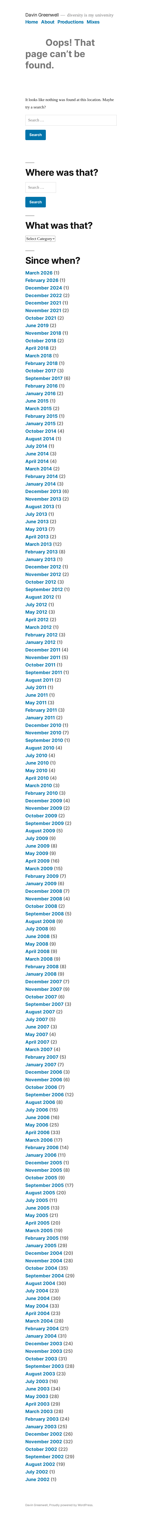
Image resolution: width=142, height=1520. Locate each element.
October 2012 (40, 582)
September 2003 (44, 1366)
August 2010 (39, 748)
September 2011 (43, 672)
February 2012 (41, 635)
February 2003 (42, 1419)
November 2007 (43, 989)
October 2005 (41, 1177)
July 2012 (36, 604)
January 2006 (41, 1155)
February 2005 (42, 1238)
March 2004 (39, 1321)
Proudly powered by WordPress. (71, 1505)
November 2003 (43, 1351)
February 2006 (42, 1147)
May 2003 (36, 1396)
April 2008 (37, 951)
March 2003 (39, 1411)
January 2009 (41, 883)
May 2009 (36, 853)
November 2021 (43, 310)
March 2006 (39, 1140)
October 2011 (40, 665)
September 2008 (44, 914)
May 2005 (36, 1215)
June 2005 (37, 1208)
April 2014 (37, 461)
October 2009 (41, 815)
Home (31, 22)
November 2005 (43, 1170)
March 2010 (38, 785)
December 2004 (43, 1253)
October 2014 (40, 431)
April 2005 (37, 1223)
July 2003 (36, 1381)
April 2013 (37, 537)
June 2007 (37, 1027)
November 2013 (43, 499)
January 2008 (41, 974)
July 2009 (36, 838)
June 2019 (37, 325)
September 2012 (44, 589)
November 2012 (43, 574)
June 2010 (37, 763)
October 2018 (40, 340)
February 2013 (41, 552)
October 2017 (40, 370)
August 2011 (39, 680)
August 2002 (40, 1464)
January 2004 (41, 1336)
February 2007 (41, 1057)
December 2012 (43, 567)
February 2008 (42, 966)
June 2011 (36, 695)
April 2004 (37, 1313)
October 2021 (40, 318)
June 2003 (37, 1389)
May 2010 (36, 770)
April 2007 (37, 1042)
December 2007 (43, 981)
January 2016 (40, 393)
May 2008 (36, 944)
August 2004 (40, 1283)
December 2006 (43, 1072)
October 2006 (41, 1087)
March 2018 (38, 355)
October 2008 (41, 906)
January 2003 (41, 1426)
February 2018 (41, 363)
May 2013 (36, 529)
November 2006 (43, 1079)
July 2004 (36, 1291)
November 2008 (43, 899)
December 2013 (43, 491)
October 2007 (41, 997)
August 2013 (39, 506)
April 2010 (37, 778)
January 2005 (41, 1245)
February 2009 (42, 876)
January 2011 (40, 717)
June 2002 (37, 1479)
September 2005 (44, 1185)
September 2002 (44, 1456)
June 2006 (37, 1117)
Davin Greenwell (42, 15)
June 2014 (37, 454)
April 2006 (37, 1132)
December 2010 (43, 725)
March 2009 (39, 868)
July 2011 (35, 687)
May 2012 (36, 612)
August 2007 (40, 1012)
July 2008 (36, 929)
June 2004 (37, 1298)
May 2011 (36, 702)
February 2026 (41, 280)
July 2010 (36, 755)
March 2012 (38, 627)
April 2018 (37, 348)
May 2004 (36, 1306)
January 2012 (40, 642)
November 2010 (43, 732)
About (48, 22)
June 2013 (37, 521)
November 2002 (43, 1441)
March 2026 (39, 273)
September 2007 (44, 1004)
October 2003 (41, 1359)
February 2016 (41, 386)
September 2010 (44, 740)
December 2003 (43, 1343)
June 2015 (37, 401)
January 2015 (40, 423)
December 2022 (43, 295)
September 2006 (44, 1094)
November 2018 (43, 333)
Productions (71, 22)
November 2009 (43, 808)
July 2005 (36, 1200)
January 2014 (40, 484)
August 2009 (40, 830)
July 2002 (36, 1472)
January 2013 (40, 559)
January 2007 (40, 1064)
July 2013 (36, 514)
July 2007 (36, 1019)
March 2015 (38, 408)
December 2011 (42, 650)
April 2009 (37, 861)
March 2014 (38, 469)
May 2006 (36, 1125)
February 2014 (41, 476)
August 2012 (39, 597)
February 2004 (42, 1328)
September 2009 (44, 823)
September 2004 (44, 1275)
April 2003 (37, 1404)
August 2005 (40, 1192)
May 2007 (36, 1034)
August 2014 (39, 438)
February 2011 (41, 710)
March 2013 (38, 544)
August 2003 (40, 1374)
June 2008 (37, 936)
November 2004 (43, 1260)
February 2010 (41, 793)
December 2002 (43, 1434)
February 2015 (41, 416)
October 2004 (41, 1268)
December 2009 (43, 800)
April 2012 (37, 619)
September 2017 (44, 378)
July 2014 (36, 446)
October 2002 (41, 1449)
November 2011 (42, 657)
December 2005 (43, 1162)
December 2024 (43, 288)
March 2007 (39, 1049)
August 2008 (40, 921)
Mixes (93, 22)
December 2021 (43, 303)
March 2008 (39, 959)
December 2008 (43, 891)
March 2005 (39, 1230)
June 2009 (37, 846)
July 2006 (36, 1110)
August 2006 (40, 1102)
